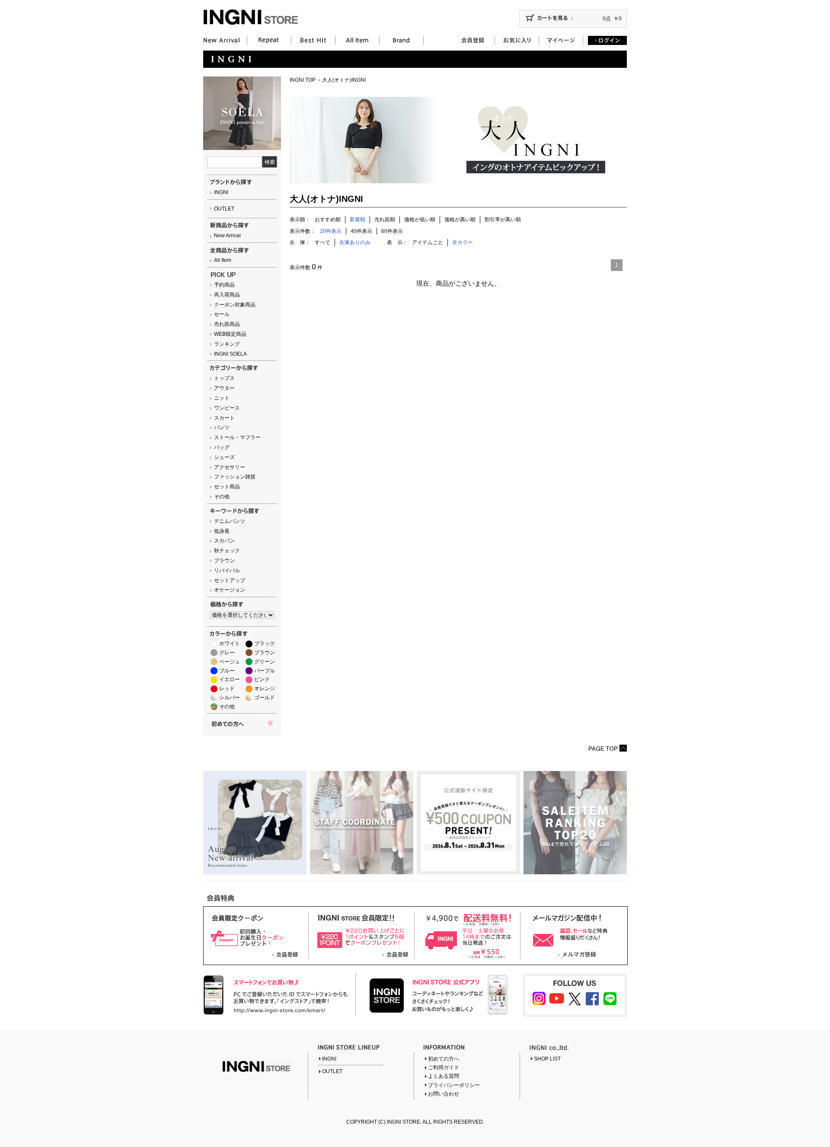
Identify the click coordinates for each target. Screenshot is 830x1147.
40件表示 (361, 231)
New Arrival (227, 236)
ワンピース (227, 408)
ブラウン (224, 561)
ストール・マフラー (237, 437)
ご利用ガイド (443, 1067)
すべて (322, 242)
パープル (264, 671)
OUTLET (224, 209)
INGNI (221, 192)
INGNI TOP (303, 80)
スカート (224, 418)
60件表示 (392, 231)
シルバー (229, 698)
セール (222, 314)
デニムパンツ (229, 521)
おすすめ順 (328, 220)
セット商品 (227, 487)
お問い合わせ (443, 1094)
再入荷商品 (227, 295)
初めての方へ (443, 1059)
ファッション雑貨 (234, 477)
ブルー (227, 671)
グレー (227, 653)
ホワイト (229, 643)
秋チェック (227, 551)
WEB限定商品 (230, 334)
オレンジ (264, 688)
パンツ (222, 427)
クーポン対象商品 (234, 305)
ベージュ (229, 662)
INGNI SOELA (230, 354)
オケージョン (229, 590)
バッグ (222, 447)
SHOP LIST (547, 1059)
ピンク (262, 679)
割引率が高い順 (503, 220)
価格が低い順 (419, 220)
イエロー (229, 679)
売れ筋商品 (227, 324)
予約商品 (224, 285)
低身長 (222, 531)
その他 (222, 497)
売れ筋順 (384, 220)
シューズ (224, 457)
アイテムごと (427, 242)
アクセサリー (229, 467)
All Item (222, 260)
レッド (227, 688)
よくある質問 (443, 1076)
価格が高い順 (460, 220)
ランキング (227, 344)
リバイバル (227, 570)
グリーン (264, 662)
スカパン (224, 541)
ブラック (264, 643)
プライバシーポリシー (454, 1085)
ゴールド (264, 698)
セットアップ (229, 580)
